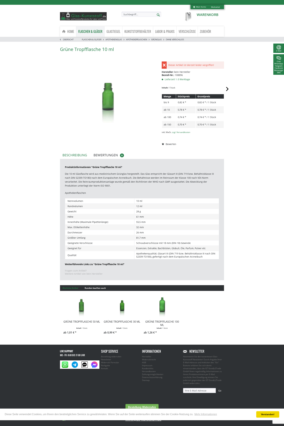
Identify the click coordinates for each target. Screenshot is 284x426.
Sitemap (146, 380)
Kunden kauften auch (95, 288)
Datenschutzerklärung (152, 377)
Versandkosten (149, 371)
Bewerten (170, 144)
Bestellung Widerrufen (142, 407)
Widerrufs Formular (110, 362)
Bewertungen (108, 155)
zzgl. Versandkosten (181, 132)
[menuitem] (200, 7)
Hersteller (146, 356)
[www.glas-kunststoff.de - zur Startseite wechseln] (83, 16)
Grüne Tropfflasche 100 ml (162, 323)
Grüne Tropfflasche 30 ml (122, 321)
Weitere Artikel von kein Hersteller (84, 273)
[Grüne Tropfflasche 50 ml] (81, 305)
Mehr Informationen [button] (205, 414)
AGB (144, 362)
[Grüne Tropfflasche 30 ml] (122, 305)
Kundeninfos (147, 368)
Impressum (147, 365)
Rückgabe (105, 365)
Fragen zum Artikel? (76, 270)
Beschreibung (74, 155)
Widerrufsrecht (149, 359)
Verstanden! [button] (267, 414)
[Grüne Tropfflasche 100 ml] (162, 305)
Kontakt (104, 368)
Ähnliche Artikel (70, 288)
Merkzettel (215, 7)
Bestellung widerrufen (111, 356)
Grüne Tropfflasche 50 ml (81, 321)
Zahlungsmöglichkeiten (152, 374)
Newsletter (106, 359)
